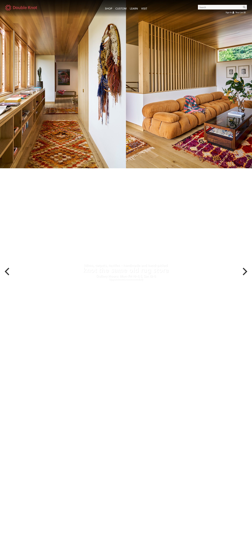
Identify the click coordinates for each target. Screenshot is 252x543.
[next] (244, 271)
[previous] (7, 271)
